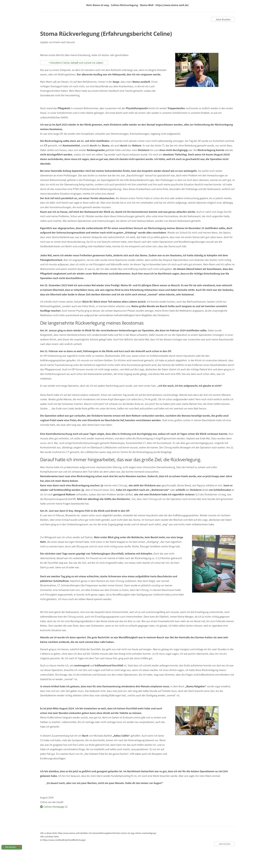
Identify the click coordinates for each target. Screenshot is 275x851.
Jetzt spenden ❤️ (11, 847)
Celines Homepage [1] (56, 806)
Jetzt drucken (223, 19)
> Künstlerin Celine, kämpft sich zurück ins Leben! (74, 62)
